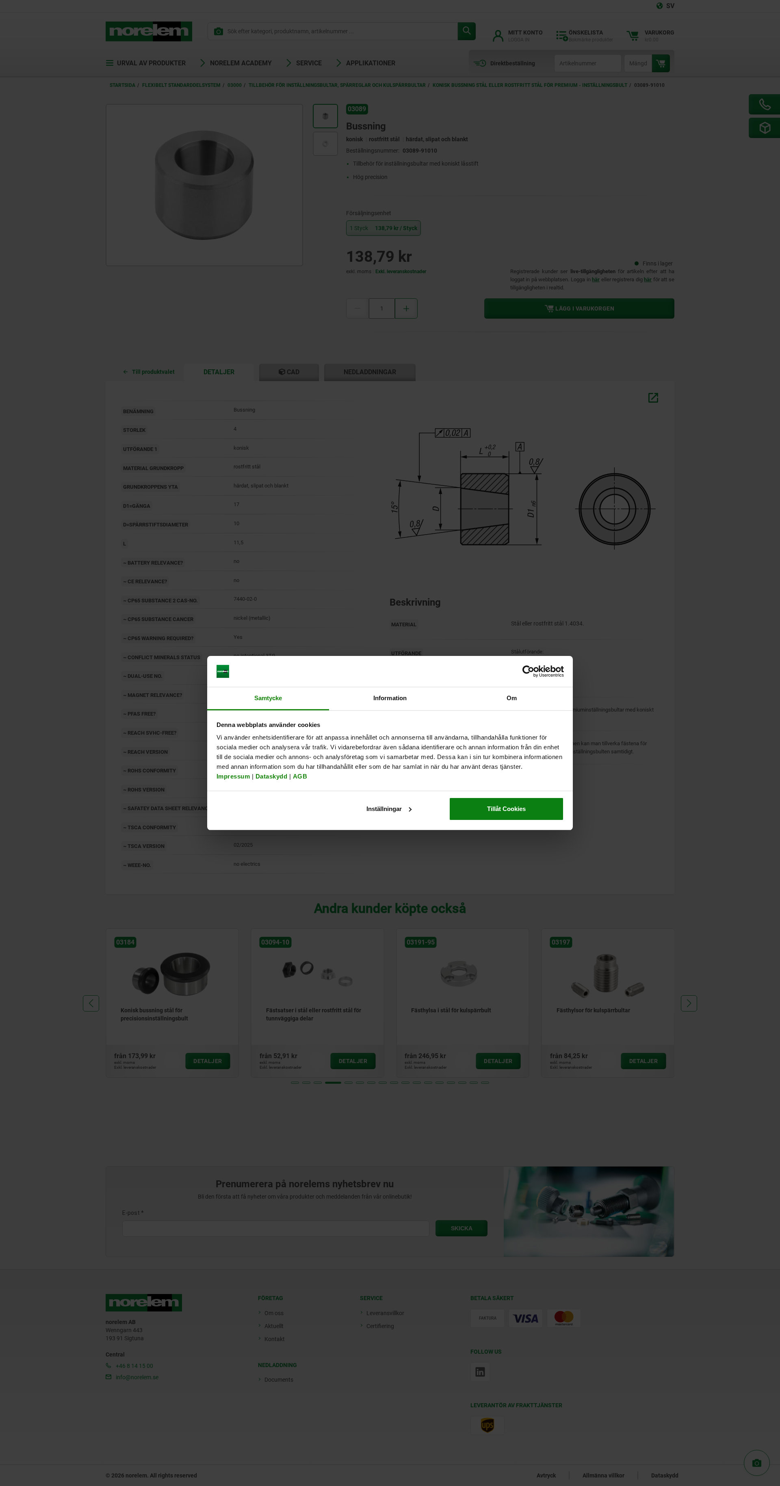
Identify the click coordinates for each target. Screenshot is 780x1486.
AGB (300, 776)
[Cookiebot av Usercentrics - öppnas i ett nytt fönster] (528, 671)
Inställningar (384, 808)
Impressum (233, 776)
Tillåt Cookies (506, 808)
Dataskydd (272, 776)
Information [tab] (390, 697)
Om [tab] (512, 697)
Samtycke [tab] (268, 697)
